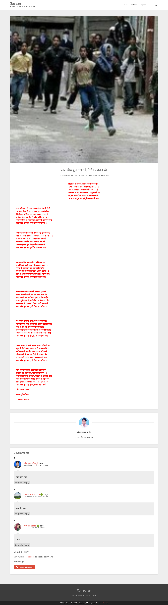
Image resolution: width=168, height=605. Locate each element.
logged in (30, 557)
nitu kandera (31, 525)
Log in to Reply (22, 482)
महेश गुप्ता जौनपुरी (31, 463)
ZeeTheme (103, 603)
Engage (143, 5)
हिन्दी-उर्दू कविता (104, 175)
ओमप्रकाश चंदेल (66, 175)
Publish (134, 5)
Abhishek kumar (33, 494)
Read (126, 5)
